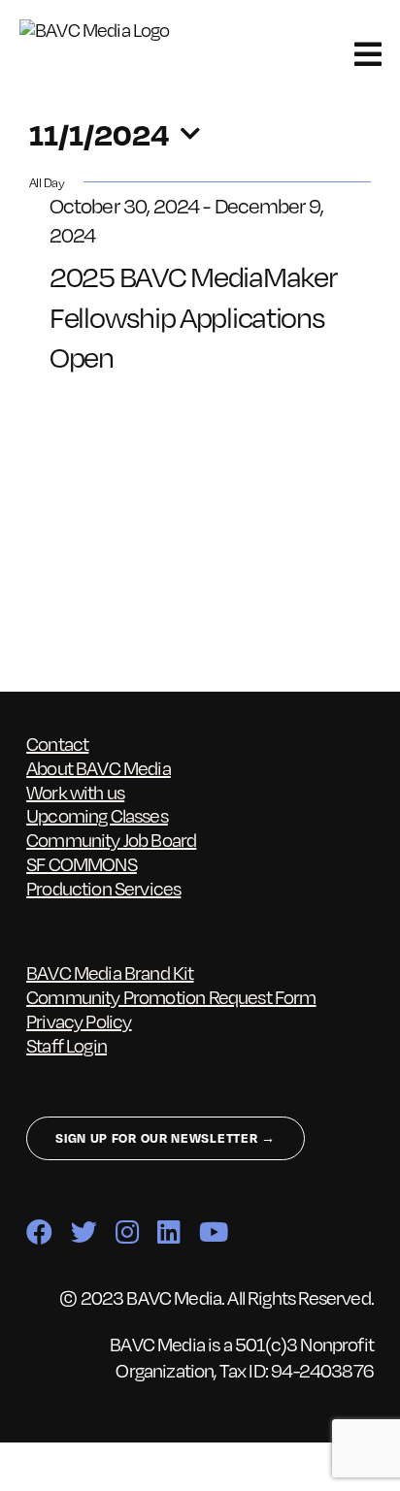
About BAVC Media (98, 767)
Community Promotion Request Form (171, 996)
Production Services (103, 887)
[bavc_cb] (105, 29)
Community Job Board (111, 839)
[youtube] (213, 1231)
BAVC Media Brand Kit (109, 972)
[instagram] (127, 1231)
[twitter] (83, 1231)
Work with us (75, 791)
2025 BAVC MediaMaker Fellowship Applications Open (193, 315)
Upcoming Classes (97, 814)
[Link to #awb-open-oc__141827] (367, 54)
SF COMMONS (81, 863)
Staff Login (66, 1044)
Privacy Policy (78, 1020)
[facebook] (38, 1231)
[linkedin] (168, 1231)
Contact (57, 743)
